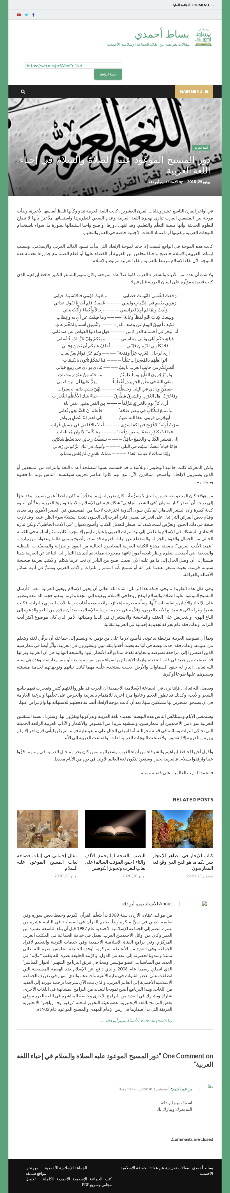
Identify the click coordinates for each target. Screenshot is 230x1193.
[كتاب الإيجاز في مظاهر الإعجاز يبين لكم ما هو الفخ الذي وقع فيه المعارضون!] (182, 849)
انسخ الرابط (108, 74)
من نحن (32, 1167)
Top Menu (200, 5)
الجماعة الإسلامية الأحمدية (66, 1167)
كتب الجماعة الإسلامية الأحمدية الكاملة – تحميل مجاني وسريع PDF (69, 1181)
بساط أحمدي (162, 34)
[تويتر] (26, 14)
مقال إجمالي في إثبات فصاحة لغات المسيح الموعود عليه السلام (47, 861)
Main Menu (191, 91)
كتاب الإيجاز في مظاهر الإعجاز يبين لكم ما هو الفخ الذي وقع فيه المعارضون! (182, 861)
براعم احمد (182, 1088)
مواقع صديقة (36, 1173)
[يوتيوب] (18, 14)
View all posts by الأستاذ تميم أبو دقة (136, 1020)
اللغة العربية (201, 147)
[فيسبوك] (33, 14)
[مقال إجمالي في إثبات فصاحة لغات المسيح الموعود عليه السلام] (47, 849)
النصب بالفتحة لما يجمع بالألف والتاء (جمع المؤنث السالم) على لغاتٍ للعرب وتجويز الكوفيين (115, 861)
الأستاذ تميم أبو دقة (163, 181)
